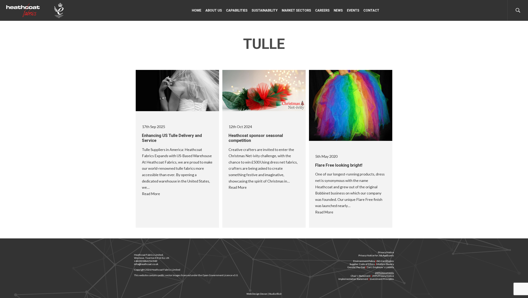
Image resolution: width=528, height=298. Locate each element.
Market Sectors (296, 10)
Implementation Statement (353, 278)
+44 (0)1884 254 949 (145, 261)
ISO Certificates (385, 261)
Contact (371, 10)
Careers (322, 10)
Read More (151, 193)
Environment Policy (364, 261)
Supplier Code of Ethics (362, 264)
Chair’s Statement (360, 275)
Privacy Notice (386, 252)
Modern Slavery (385, 264)
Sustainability (265, 10)
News (338, 10)
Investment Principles (382, 278)
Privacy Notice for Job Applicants (376, 255)
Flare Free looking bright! (338, 165)
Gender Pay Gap (356, 267)
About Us (213, 10)
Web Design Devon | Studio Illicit (264, 293)
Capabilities (237, 10)
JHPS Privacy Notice (383, 275)
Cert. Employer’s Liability (380, 267)
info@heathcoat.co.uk (146, 264)
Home (196, 10)
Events (353, 10)
